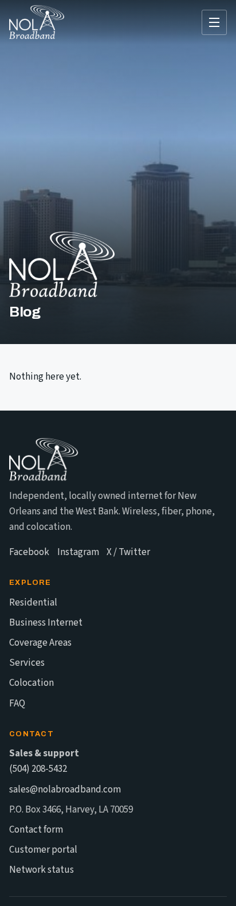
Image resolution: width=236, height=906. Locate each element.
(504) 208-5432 (38, 769)
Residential (33, 603)
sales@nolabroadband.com (65, 789)
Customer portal (43, 850)
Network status (41, 870)
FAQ (17, 703)
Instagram (78, 552)
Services (27, 663)
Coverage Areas (40, 643)
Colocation (31, 683)
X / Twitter (128, 552)
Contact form (36, 830)
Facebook (29, 552)
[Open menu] (214, 22)
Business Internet (45, 623)
